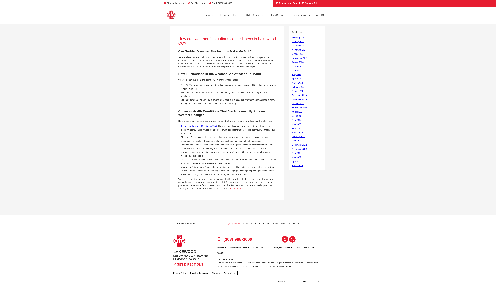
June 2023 (297, 120)
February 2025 (298, 37)
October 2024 (298, 54)
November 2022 (299, 149)
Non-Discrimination (199, 273)
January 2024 (298, 91)
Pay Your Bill (310, 3)
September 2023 (299, 108)
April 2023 (296, 128)
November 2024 (299, 50)
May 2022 (296, 157)
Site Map (216, 273)
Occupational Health (228, 15)
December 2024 (299, 46)
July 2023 (296, 116)
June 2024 (297, 70)
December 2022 (299, 145)
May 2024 (296, 75)
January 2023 (298, 141)
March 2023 (297, 132)
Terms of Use (229, 273)
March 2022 (297, 165)
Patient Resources (301, 15)
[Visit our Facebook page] (285, 239)
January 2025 (298, 41)
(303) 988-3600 (235, 223)
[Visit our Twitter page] (292, 239)
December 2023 (299, 95)
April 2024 (296, 79)
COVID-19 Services (254, 15)
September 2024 (299, 58)
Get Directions (198, 3)
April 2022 (296, 161)
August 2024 (298, 62)
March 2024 (297, 83)
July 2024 (296, 66)
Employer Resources (276, 15)
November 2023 (299, 99)
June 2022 (297, 153)
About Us (320, 15)
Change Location (175, 3)
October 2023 (298, 103)
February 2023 (298, 137)
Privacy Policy (179, 273)
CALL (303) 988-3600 (222, 3)
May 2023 (296, 124)
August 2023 (298, 112)
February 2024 (298, 87)
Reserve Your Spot (287, 3)
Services (209, 15)
